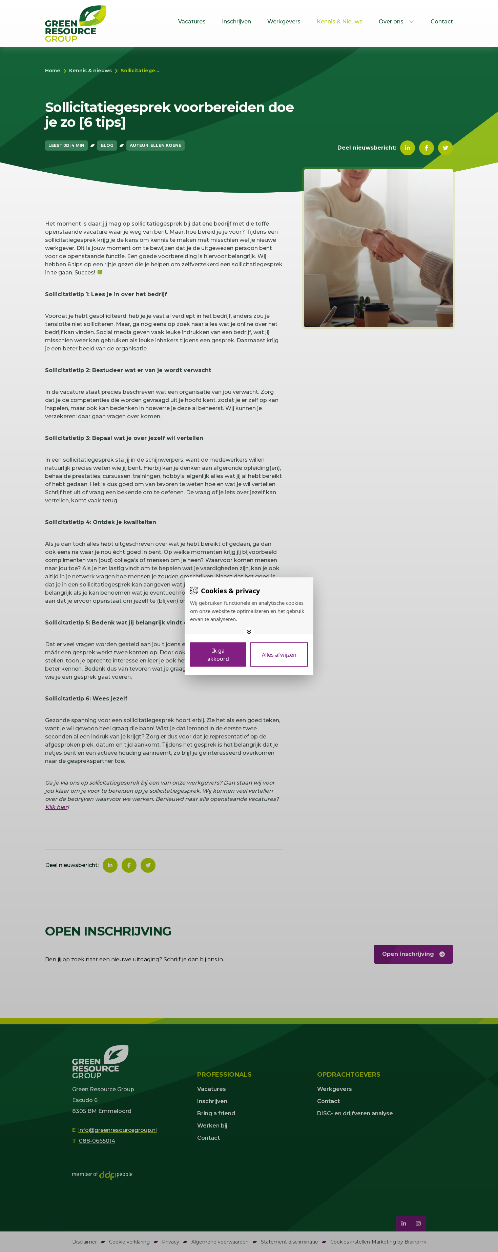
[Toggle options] (249, 632)
